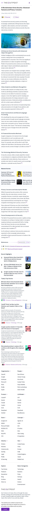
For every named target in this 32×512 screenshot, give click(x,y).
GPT (18, 397)
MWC (2, 431)
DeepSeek (4, 410)
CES (2, 436)
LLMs (18, 423)
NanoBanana (20, 413)
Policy (19, 474)
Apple (2, 389)
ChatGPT (3, 397)
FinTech (3, 444)
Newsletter (4, 474)
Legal (2, 454)
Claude (3, 402)
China (18, 446)
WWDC (3, 423)
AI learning (4, 459)
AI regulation (20, 436)
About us (3, 482)
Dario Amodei (20, 389)
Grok (2, 408)
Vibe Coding (20, 433)
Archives (3, 479)
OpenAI (3, 374)
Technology (20, 469)
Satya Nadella (21, 384)
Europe (19, 449)
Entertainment (21, 484)
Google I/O (4, 421)
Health (19, 479)
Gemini (3, 400)
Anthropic (3, 379)
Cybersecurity (4, 449)
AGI (18, 426)
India (18, 451)
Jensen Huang (21, 377)
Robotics (3, 446)
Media (2, 457)
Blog (2, 477)
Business (19, 471)
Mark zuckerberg (22, 387)
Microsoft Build (5, 426)
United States (21, 444)
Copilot (3, 405)
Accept (5, 509)
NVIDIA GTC (4, 428)
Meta (2, 384)
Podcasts (3, 471)
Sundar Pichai (21, 382)
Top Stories (4, 469)
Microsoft (3, 382)
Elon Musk (20, 379)
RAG (18, 431)
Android (3, 413)
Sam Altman (20, 374)
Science (19, 482)
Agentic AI (20, 421)
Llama (19, 405)
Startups (19, 477)
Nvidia (2, 387)
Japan (19, 457)
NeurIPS (3, 433)
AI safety (19, 428)
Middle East (20, 459)
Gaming (3, 451)
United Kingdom (21, 454)
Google (3, 377)
